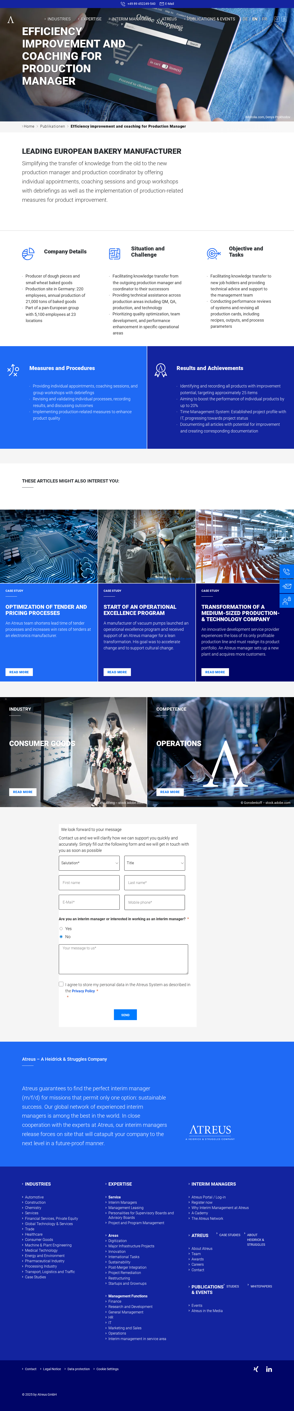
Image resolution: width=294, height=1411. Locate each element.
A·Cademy (200, 1213)
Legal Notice (52, 1369)
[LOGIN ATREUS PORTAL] (284, 19)
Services (31, 1213)
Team (196, 1254)
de (245, 19)
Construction (35, 1202)
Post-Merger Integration (127, 1267)
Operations (117, 1333)
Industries (59, 19)
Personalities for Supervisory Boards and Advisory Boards (141, 1215)
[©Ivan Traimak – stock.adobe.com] (245, 546)
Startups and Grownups (127, 1283)
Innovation (117, 1251)
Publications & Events (211, 19)
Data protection (79, 1369)
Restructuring (119, 1278)
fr (264, 19)
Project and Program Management (136, 1223)
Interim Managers (131, 19)
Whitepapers (261, 1286)
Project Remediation (125, 1273)
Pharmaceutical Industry (45, 1261)
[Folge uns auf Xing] (256, 1369)
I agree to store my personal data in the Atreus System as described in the (127, 987)
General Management (125, 1312)
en (254, 19)
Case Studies (35, 1277)
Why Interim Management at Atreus (220, 1208)
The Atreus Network (207, 1218)
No (68, 936)
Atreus (169, 19)
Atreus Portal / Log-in (209, 1197)
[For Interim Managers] (287, 601)
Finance (114, 1301)
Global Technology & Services (49, 1224)
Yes (68, 928)
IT (110, 1323)
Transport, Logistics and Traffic (50, 1272)
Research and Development (130, 1306)
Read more (19, 672)
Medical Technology (41, 1250)
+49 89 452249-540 (141, 4)
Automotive (34, 1197)
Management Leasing (126, 1208)
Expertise (91, 19)
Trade (29, 1229)
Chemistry (34, 1208)
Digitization (117, 1241)
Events (197, 1305)
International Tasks (123, 1257)
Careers (198, 1264)
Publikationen (52, 126)
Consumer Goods (39, 1239)
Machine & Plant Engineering (48, 1245)
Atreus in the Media (207, 1311)
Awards (198, 1259)
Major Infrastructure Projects (131, 1246)
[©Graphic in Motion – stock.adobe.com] (49, 546)
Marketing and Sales (124, 1328)
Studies (232, 1286)
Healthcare (33, 1234)
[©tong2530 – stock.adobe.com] (147, 546)
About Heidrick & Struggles (256, 1239)
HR (110, 1317)
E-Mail (169, 4)
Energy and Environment (45, 1256)
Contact (198, 1270)
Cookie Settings (107, 1369)
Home (29, 126)
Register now (202, 1202)
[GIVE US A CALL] (286, 571)
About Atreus (202, 1248)
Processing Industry (41, 1266)
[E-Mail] (286, 586)
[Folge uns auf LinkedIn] (269, 1369)
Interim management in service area (137, 1339)
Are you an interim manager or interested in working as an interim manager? (122, 919)
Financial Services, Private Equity (51, 1218)
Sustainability (119, 1262)
